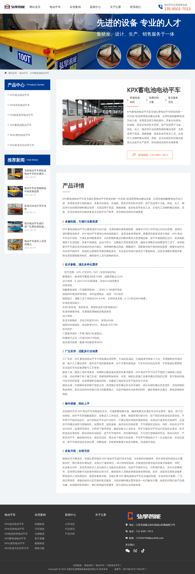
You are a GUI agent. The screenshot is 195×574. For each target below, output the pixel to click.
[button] (87, 140)
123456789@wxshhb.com (150, 538)
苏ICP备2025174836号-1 (135, 569)
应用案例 (75, 7)
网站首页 (35, 7)
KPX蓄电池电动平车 (39, 73)
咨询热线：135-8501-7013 (153, 155)
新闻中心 (95, 7)
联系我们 (135, 7)
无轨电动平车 (113, 565)
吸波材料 (88, 565)
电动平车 (55, 7)
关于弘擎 (115, 7)
